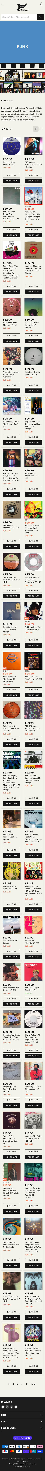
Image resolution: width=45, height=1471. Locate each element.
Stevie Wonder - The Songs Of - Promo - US (10, 679)
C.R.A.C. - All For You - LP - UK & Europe (10, 629)
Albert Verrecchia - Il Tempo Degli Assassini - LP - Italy (33, 529)
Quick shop (11, 175)
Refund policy (22, 1461)
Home (3, 101)
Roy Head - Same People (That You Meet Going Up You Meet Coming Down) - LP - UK (33, 1247)
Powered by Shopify (22, 1466)
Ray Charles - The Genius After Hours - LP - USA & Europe (33, 425)
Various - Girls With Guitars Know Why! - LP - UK (33, 1138)
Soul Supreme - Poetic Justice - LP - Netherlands (11, 1244)
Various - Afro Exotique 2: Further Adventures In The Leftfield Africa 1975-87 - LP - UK (11, 1353)
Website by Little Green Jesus (13, 1459)
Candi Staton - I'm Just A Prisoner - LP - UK (11, 1298)
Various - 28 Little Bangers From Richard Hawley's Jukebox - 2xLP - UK (11, 477)
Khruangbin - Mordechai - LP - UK (32, 475)
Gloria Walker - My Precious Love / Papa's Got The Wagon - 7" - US (33, 1038)
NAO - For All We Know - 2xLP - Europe (32, 325)
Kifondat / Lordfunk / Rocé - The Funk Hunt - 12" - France (11, 1037)
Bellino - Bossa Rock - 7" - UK (9, 163)
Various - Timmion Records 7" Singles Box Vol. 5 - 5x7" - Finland (33, 269)
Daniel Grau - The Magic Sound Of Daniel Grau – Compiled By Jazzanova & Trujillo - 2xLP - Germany (11, 272)
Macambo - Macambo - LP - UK (11, 526)
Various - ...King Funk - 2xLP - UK (10, 887)
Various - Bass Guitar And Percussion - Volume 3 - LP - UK (11, 215)
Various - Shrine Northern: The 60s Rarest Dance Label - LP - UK (33, 1300)
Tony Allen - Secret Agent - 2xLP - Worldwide (11, 374)
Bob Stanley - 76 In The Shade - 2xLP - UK (11, 424)
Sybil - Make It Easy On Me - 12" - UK (33, 628)
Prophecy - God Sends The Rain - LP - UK (10, 1089)
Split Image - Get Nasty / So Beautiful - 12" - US (11, 728)
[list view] (41, 129)
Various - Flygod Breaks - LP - (32, 989)
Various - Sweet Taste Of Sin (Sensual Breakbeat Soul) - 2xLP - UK (33, 838)
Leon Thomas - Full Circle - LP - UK (11, 989)
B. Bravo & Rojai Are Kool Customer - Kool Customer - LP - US (33, 1352)
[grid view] (36, 129)
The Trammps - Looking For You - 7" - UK (11, 579)
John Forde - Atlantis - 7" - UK (32, 942)
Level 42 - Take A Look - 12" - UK (32, 373)
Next (33, 1384)
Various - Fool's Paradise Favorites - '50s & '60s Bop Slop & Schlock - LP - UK (33, 891)
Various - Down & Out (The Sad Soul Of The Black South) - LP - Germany (32, 1193)
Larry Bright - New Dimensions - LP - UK (33, 1089)
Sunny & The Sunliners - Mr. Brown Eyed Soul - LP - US (11, 1139)
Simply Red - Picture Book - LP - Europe (11, 837)
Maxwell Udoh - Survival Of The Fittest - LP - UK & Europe (10, 1191)
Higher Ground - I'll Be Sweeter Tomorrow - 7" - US (33, 579)
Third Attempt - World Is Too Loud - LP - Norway (33, 728)
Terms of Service (33, 1459)
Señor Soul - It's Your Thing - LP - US (33, 678)
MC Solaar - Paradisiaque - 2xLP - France (33, 164)
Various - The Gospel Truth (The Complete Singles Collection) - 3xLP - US (33, 216)
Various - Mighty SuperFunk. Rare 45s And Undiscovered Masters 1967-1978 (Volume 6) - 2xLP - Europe (11, 783)
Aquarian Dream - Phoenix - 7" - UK (10, 324)
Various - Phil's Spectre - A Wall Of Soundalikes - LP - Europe (33, 779)
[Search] (40, 17)
